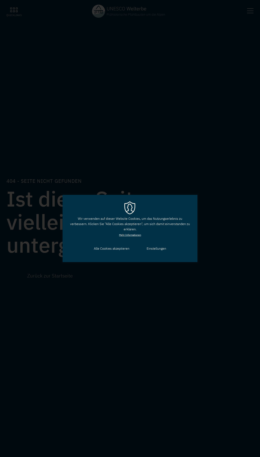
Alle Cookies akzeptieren (111, 248)
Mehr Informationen (130, 234)
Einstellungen (156, 248)
